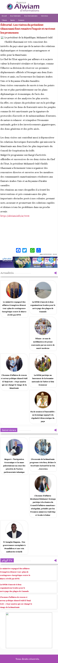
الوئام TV (7, 560)
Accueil (4, 16)
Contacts (21, 20)
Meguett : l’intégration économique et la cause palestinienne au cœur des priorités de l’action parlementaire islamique (14, 465)
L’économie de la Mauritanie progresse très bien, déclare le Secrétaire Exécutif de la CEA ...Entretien (43, 464)
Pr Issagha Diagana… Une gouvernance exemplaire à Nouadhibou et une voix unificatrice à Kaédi (14, 547)
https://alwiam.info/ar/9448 (14, 216)
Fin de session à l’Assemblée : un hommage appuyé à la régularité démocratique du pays (42, 416)
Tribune (4, 20)
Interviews (44, 16)
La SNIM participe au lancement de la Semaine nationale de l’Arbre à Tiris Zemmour (43, 380)
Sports (12, 20)
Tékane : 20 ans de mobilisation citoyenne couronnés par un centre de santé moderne (43, 343)
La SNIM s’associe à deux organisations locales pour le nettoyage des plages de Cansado (42, 307)
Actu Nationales (15, 16)
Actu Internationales (31, 16)
